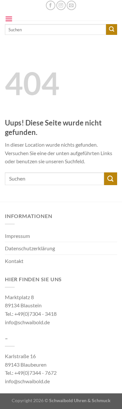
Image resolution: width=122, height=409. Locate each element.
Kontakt (14, 261)
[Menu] (9, 19)
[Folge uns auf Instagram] (61, 5)
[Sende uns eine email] (71, 5)
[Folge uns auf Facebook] (50, 5)
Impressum (17, 236)
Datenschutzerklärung (30, 248)
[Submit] (110, 178)
